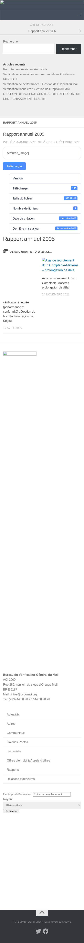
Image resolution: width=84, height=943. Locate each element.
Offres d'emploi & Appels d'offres (28, 760)
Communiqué (16, 733)
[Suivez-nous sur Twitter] (38, 931)
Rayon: (8, 799)
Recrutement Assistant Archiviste (25, 69)
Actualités (13, 714)
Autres (11, 723)
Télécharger (14, 166)
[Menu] (79, 15)
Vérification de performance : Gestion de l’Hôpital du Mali (40, 84)
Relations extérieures (21, 779)
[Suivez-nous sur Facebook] (46, 931)
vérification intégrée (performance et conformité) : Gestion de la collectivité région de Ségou (19, 311)
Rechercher (11, 41)
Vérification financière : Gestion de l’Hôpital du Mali (36, 89)
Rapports (13, 769)
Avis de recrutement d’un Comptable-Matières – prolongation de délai (58, 282)
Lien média (14, 751)
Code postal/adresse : (17, 794)
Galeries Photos (17, 742)
